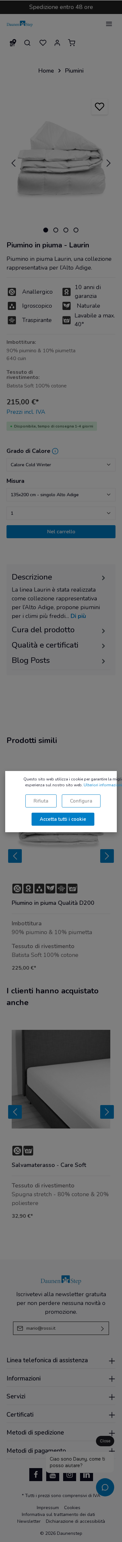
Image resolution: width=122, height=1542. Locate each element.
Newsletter (29, 1521)
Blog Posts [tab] (31, 660)
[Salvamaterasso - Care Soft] (61, 1079)
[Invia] (102, 1328)
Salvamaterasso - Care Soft (49, 1165)
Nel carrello (61, 531)
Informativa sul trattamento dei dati (58, 1514)
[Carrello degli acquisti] (71, 42)
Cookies (72, 1508)
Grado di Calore (28, 451)
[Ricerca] (27, 42)
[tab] (59, 596)
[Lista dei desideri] (42, 42)
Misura (15, 481)
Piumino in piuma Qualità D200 (53, 903)
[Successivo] (108, 163)
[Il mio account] (57, 42)
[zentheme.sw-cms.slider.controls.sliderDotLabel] (45, 230)
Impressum (48, 1508)
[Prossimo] (107, 856)
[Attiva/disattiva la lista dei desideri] (99, 106)
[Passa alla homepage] (20, 24)
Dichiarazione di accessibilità (75, 1521)
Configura (81, 801)
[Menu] (108, 23)
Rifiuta (41, 801)
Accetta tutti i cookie (63, 819)
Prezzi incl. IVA (26, 412)
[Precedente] (13, 163)
